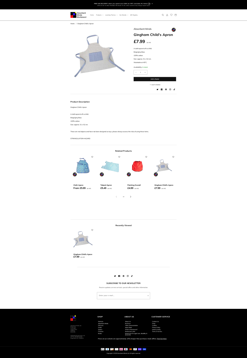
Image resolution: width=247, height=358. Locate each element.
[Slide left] (116, 197)
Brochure (128, 323)
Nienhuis (100, 321)
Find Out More (162, 339)
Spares (100, 329)
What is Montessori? (131, 329)
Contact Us (155, 321)
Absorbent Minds (103, 323)
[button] (99, 15)
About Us (128, 321)
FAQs (153, 323)
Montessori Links (130, 331)
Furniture (100, 331)
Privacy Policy (156, 327)
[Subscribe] (148, 295)
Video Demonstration (131, 325)
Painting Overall (134, 185)
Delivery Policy (156, 329)
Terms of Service (157, 331)
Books (100, 333)
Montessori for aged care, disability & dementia (136, 334)
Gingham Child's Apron (85, 24)
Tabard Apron (106, 185)
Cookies (154, 325)
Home (72, 24)
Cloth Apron (78, 185)
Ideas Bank (128, 327)
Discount (100, 325)
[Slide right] (131, 197)
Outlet (100, 327)
